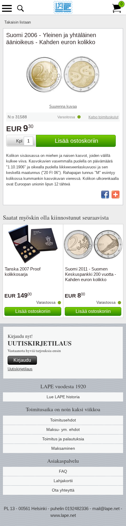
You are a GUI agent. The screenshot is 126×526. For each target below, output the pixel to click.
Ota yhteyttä (63, 490)
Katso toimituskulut (103, 117)
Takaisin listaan (17, 22)
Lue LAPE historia (63, 396)
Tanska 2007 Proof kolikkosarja (22, 271)
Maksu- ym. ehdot (63, 429)
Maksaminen (63, 448)
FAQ (63, 471)
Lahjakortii (63, 480)
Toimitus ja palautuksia (63, 439)
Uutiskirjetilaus (20, 369)
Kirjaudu (22, 360)
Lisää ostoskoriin (76, 140)
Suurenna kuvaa (63, 106)
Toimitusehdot (63, 420)
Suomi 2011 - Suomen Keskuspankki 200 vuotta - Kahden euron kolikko (90, 274)
